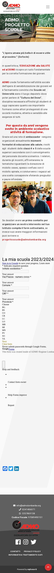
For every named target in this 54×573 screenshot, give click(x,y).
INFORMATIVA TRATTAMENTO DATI (25, 555)
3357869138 (28, 513)
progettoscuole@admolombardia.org (24, 239)
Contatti (15, 551)
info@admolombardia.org (29, 505)
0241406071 (28, 509)
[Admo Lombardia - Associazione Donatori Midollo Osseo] (11, 7)
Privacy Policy (32, 551)
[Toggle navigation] (48, 7)
